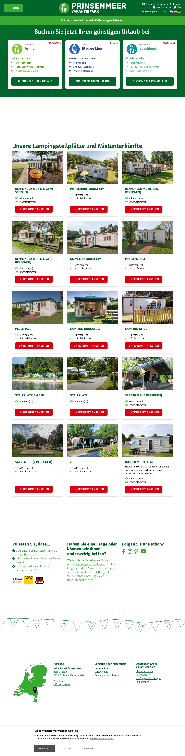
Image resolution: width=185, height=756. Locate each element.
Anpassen (66, 748)
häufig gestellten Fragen (90, 564)
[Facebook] (123, 551)
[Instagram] (130, 551)
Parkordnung (142, 681)
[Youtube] (143, 551)
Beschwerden (143, 675)
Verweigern (88, 748)
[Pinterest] (136, 551)
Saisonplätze (101, 671)
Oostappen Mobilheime (107, 675)
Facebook (79, 580)
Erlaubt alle (44, 748)
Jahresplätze (101, 668)
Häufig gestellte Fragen (148, 678)
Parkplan (58, 681)
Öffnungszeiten (61, 684)
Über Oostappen (144, 671)
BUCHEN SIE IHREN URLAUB (35, 81)
